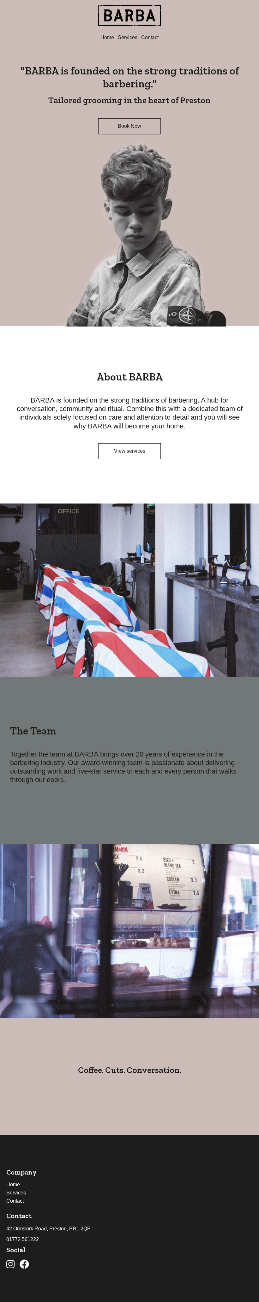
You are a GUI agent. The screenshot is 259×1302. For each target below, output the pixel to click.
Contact (150, 37)
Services (127, 37)
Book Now (129, 126)
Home (107, 37)
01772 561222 (22, 1239)
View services (129, 451)
